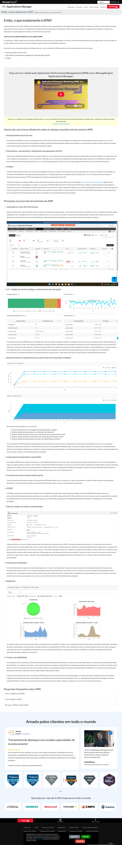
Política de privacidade (90, 827)
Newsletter (62, 831)
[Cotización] (95, 819)
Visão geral (71, 7)
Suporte (103, 7)
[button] (60, 791)
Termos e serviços (48, 827)
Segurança (61, 827)
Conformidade (74, 827)
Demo (86, 7)
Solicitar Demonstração (61, 124)
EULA (36, 827)
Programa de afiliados (47, 831)
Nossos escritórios (92, 831)
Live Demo (60, 821)
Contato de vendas (76, 831)
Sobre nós (27, 827)
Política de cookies (30, 831)
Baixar (112, 7)
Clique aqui (40, 839)
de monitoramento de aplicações (92, 182)
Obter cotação (94, 7)
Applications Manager (39, 12)
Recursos (79, 7)
